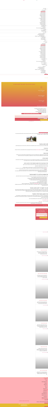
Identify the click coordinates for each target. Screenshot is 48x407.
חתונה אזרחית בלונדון (43, 53)
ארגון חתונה (44, 66)
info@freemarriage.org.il (24, 405)
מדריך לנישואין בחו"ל (44, 25)
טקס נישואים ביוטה (43, 30)
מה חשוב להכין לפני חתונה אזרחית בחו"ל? (40, 61)
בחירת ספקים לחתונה (41, 35)
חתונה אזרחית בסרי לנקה (42, 57)
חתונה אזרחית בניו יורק (42, 47)
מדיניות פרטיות (42, 118)
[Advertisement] (41, 225)
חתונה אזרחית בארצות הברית (42, 18)
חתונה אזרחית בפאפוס (42, 52)
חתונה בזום (45, 29)
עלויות (46, 168)
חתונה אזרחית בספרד (43, 12)
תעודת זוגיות (44, 60)
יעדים (45, 9)
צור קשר (45, 40)
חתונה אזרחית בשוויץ (43, 16)
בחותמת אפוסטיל (36, 183)
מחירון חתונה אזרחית (43, 31)
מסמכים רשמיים (38, 149)
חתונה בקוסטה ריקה (43, 21)
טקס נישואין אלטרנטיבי (42, 70)
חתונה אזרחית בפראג (43, 11)
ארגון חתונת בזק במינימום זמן (41, 34)
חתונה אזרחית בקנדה (43, 24)
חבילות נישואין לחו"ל (43, 26)
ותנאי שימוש (39, 118)
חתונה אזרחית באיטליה (42, 13)
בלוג (46, 65)
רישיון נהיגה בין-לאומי (43, 38)
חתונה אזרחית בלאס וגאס (42, 48)
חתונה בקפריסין (43, 43)
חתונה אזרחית (44, 8)
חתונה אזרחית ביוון (43, 44)
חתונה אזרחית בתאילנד (42, 56)
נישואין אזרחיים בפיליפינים (42, 22)
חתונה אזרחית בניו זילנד (42, 20)
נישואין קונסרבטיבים (43, 39)
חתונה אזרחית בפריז (43, 17)
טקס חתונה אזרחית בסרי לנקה (42, 273)
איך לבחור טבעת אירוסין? (41, 33)
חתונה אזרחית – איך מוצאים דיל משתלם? (39, 69)
